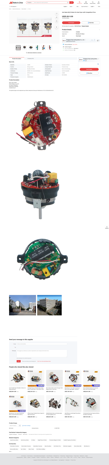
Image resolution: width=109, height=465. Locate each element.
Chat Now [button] (91, 22)
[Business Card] (98, 64)
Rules (99, 6)
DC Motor (33, 440)
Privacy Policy (73, 460)
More (10, 451)
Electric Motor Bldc (77, 446)
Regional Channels (69, 455)
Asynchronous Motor (14, 440)
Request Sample (85, 26)
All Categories (13, 6)
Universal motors (35, 428)
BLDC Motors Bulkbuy (41, 449)
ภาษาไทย (75, 457)
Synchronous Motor (25, 440)
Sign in (98, 3)
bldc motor (11, 428)
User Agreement (61, 460)
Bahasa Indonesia (89, 457)
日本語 (68, 457)
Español (29, 457)
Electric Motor (24, 8)
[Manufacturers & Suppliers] (16, 2)
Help (77, 6)
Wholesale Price (56, 455)
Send (19, 361)
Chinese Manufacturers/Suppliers (39, 455)
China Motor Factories (14, 446)
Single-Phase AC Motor (42, 440)
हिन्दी (71, 457)
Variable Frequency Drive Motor (70, 440)
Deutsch (52, 457)
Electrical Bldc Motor (14, 449)
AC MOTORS (56, 428)
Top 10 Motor (23, 449)
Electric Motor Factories (26, 446)
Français (38, 457)
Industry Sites (62, 455)
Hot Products (23, 455)
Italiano (48, 457)
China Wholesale (49, 455)
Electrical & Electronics (16, 8)
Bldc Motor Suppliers (67, 446)
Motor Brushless (48, 446)
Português (33, 457)
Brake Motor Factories (37, 446)
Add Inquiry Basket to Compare (34, 52)
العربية (61, 457)
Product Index (76, 455)
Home (10, 8)
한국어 (65, 457)
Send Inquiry (71, 22)
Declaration (68, 460)
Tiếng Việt (83, 457)
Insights (86, 455)
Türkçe (79, 457)
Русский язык (43, 457)
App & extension (84, 6)
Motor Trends (31, 449)
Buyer (71, 6)
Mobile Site (82, 455)
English (25, 457)
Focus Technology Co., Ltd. (46, 460)
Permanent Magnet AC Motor (55, 440)
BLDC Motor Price (57, 446)
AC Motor (29, 8)
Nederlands (57, 457)
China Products (29, 455)
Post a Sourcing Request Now (44, 361)
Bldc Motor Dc (87, 446)
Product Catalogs (26, 425)
